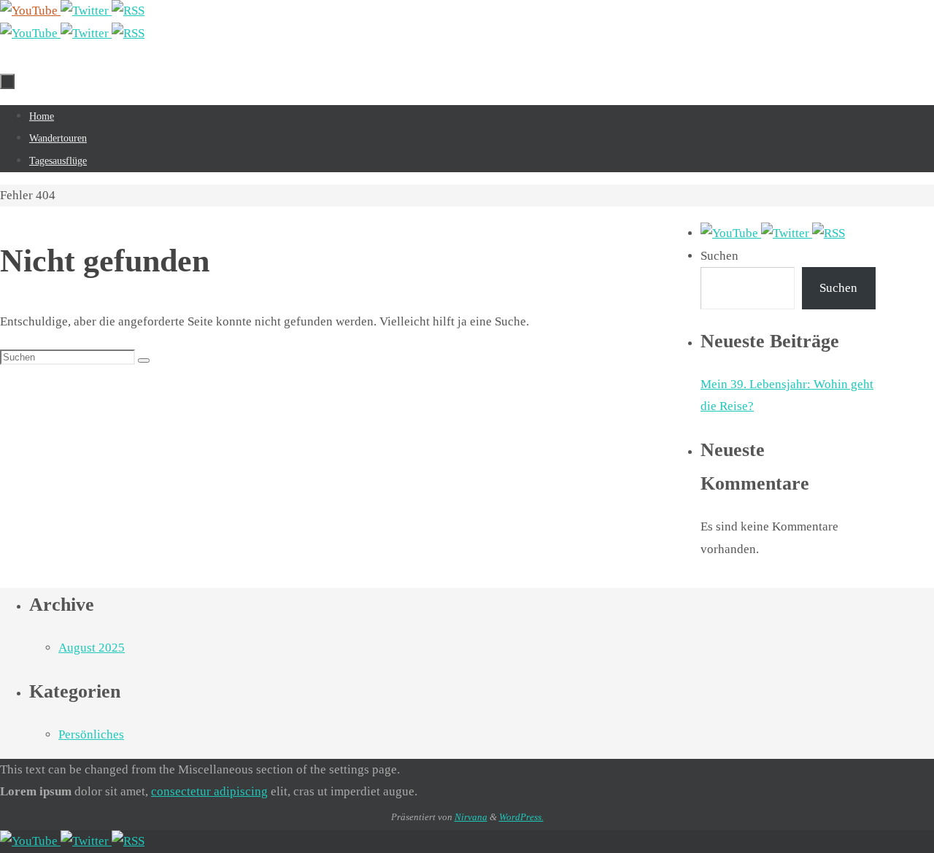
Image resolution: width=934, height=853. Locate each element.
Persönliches (91, 734)
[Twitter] (86, 11)
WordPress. (521, 816)
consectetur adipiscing (209, 791)
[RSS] (128, 11)
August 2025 (91, 648)
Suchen (719, 256)
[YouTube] (30, 11)
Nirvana (471, 816)
